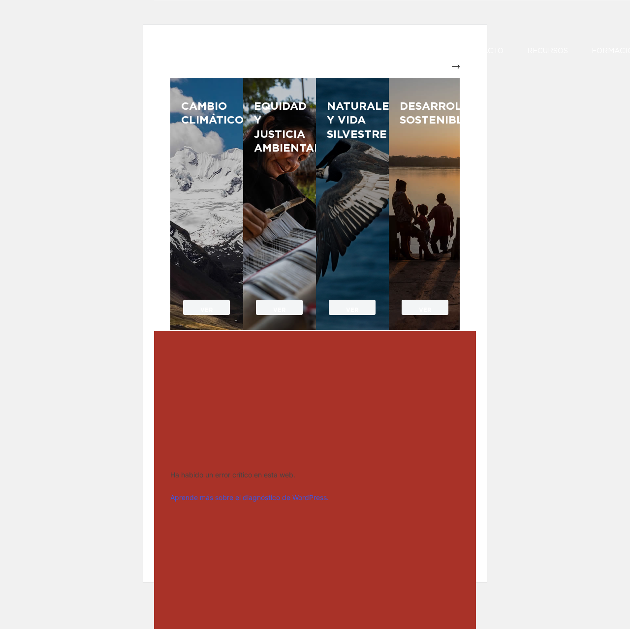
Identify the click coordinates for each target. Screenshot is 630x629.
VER (206, 310)
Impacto (486, 51)
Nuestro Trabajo (407, 51)
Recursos (547, 51)
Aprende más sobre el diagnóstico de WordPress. (249, 497)
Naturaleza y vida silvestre (352, 120)
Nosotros (324, 51)
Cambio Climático (206, 113)
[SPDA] (240, 48)
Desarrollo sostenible (425, 113)
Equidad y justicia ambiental (279, 127)
